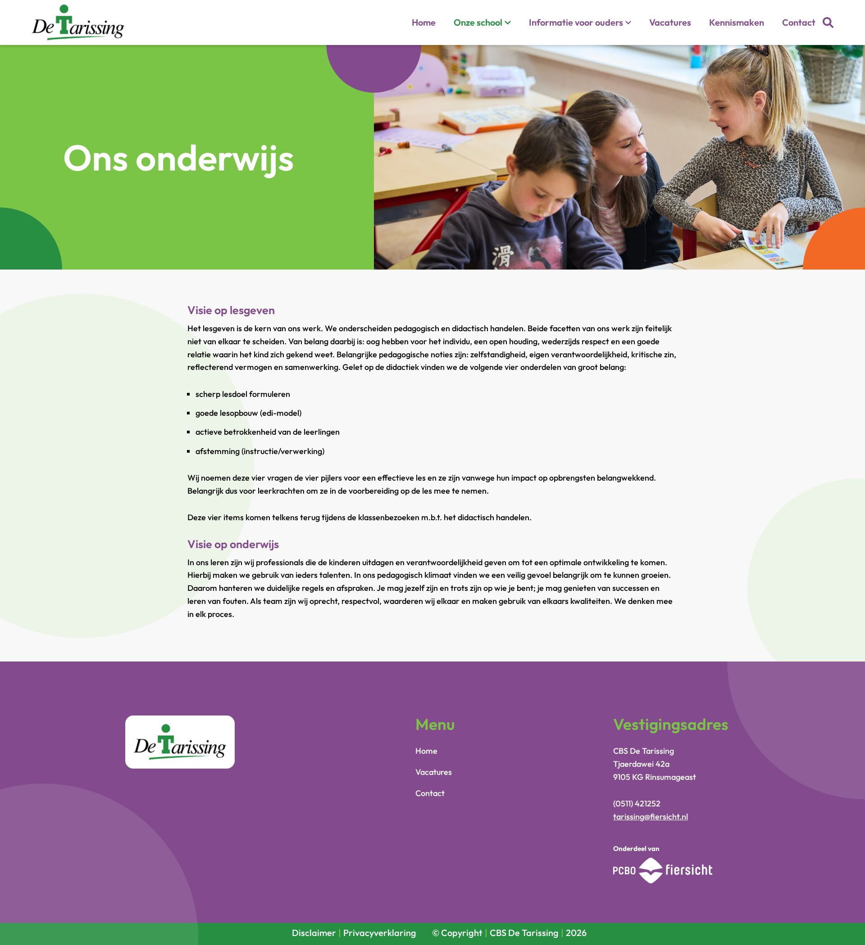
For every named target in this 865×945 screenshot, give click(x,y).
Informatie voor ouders (576, 22)
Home (424, 22)
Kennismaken (736, 22)
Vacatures (670, 22)
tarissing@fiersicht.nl (650, 816)
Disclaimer (314, 932)
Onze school (478, 22)
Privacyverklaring (379, 932)
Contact (798, 22)
